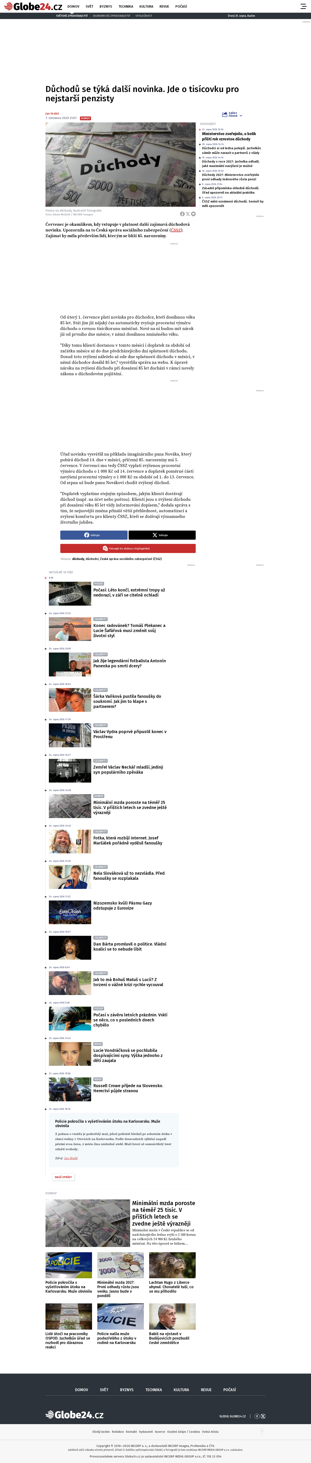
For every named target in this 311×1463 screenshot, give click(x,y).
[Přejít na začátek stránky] (262, 1432)
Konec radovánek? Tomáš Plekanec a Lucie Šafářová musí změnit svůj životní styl (129, 630)
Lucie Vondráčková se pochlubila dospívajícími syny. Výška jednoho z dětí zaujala (128, 1055)
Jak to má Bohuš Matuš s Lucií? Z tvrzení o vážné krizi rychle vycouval (128, 982)
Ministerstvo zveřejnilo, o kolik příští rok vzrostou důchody (229, 136)
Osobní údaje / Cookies (183, 1432)
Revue (164, 6)
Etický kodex (101, 1432)
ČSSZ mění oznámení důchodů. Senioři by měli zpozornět (233, 204)
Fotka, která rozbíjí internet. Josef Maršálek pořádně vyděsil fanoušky (127, 840)
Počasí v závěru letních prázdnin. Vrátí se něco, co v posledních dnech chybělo (130, 1020)
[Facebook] (182, 214)
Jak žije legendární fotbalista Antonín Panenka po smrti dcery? (129, 663)
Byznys (106, 6)
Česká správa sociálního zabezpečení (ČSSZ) (131, 559)
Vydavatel (146, 1432)
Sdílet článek (233, 114)
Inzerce (160, 1432)
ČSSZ (176, 230)
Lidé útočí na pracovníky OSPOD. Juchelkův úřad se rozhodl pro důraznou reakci (67, 1340)
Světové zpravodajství (72, 15)
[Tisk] (193, 214)
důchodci (92, 559)
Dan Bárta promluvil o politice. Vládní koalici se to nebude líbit (129, 947)
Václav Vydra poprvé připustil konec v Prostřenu (130, 734)
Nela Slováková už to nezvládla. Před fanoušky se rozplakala (129, 876)
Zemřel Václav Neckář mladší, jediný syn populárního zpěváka (128, 770)
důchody (78, 559)
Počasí (181, 6)
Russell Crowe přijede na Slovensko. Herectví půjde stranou (128, 1088)
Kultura (146, 6)
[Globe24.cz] (33, 6)
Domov (73, 6)
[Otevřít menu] (303, 6)
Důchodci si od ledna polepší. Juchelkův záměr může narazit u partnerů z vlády (231, 150)
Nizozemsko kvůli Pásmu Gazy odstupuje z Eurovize (122, 906)
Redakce (118, 1432)
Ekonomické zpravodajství (111, 15)
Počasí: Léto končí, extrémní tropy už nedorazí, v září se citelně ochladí (129, 592)
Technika (125, 6)
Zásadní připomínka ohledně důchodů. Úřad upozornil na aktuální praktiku (230, 190)
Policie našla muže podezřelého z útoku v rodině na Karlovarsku (116, 1338)
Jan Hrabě (52, 113)
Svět (89, 6)
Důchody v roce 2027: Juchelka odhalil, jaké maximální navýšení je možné (230, 164)
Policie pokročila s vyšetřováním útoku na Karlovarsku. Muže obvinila (68, 1287)
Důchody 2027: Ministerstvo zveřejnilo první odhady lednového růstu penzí (230, 177)
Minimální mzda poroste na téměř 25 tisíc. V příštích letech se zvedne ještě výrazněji (130, 807)
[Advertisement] (128, 277)
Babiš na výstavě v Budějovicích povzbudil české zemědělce (169, 1338)
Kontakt (131, 1432)
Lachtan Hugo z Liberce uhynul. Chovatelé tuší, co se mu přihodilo (171, 1287)
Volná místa (210, 1432)
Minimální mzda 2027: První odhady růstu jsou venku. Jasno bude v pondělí (118, 1289)
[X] (188, 214)
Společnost (143, 15)
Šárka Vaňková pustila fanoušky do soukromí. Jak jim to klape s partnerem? (127, 701)
